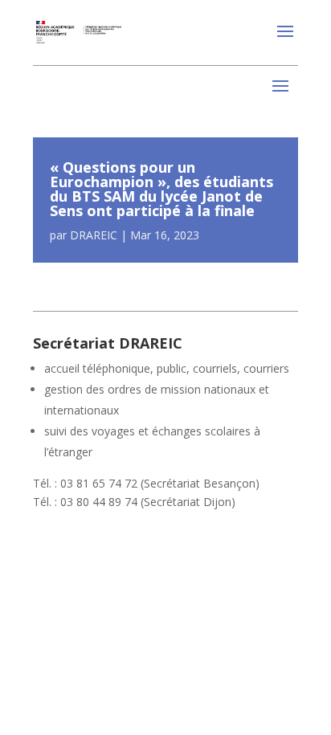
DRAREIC (93, 235)
